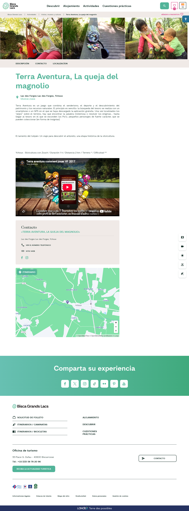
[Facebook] (65, 384)
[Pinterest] (114, 384)
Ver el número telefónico (38, 245)
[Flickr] (104, 384)
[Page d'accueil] (10, 6)
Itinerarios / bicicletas (32, 431)
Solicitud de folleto (30, 417)
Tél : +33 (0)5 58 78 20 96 (26, 461)
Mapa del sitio (63, 496)
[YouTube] (124, 384)
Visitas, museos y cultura (51, 14)
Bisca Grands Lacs (15, 14)
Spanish (182, 4)
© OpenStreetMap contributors (101, 335)
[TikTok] (94, 384)
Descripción (22, 63)
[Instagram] (85, 384)
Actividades (91, 6)
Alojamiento (71, 6)
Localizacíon (60, 63)
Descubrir (53, 6)
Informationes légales (21, 496)
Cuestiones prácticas (117, 6)
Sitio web (30, 251)
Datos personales (99, 496)
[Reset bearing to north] (116, 331)
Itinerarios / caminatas (32, 424)
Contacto (41, 63)
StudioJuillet (81, 496)
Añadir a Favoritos (172, 14)
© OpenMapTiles (82, 335)
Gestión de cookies (120, 496)
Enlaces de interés (43, 496)
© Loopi (116, 335)
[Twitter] (75, 384)
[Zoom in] (116, 322)
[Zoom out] (116, 327)
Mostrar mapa (28, 98)
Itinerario (29, 272)
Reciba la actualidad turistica (34, 469)
